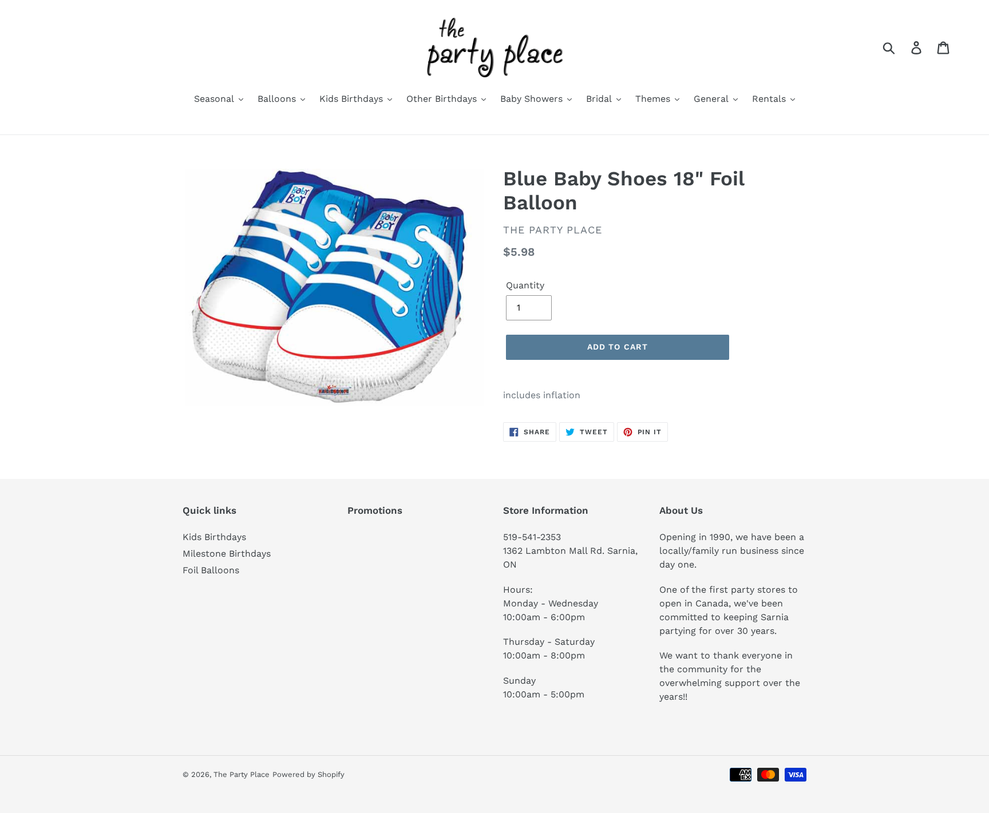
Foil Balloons (211, 570)
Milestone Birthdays (227, 553)
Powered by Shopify (308, 774)
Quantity (525, 285)
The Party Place (241, 774)
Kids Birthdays (214, 537)
